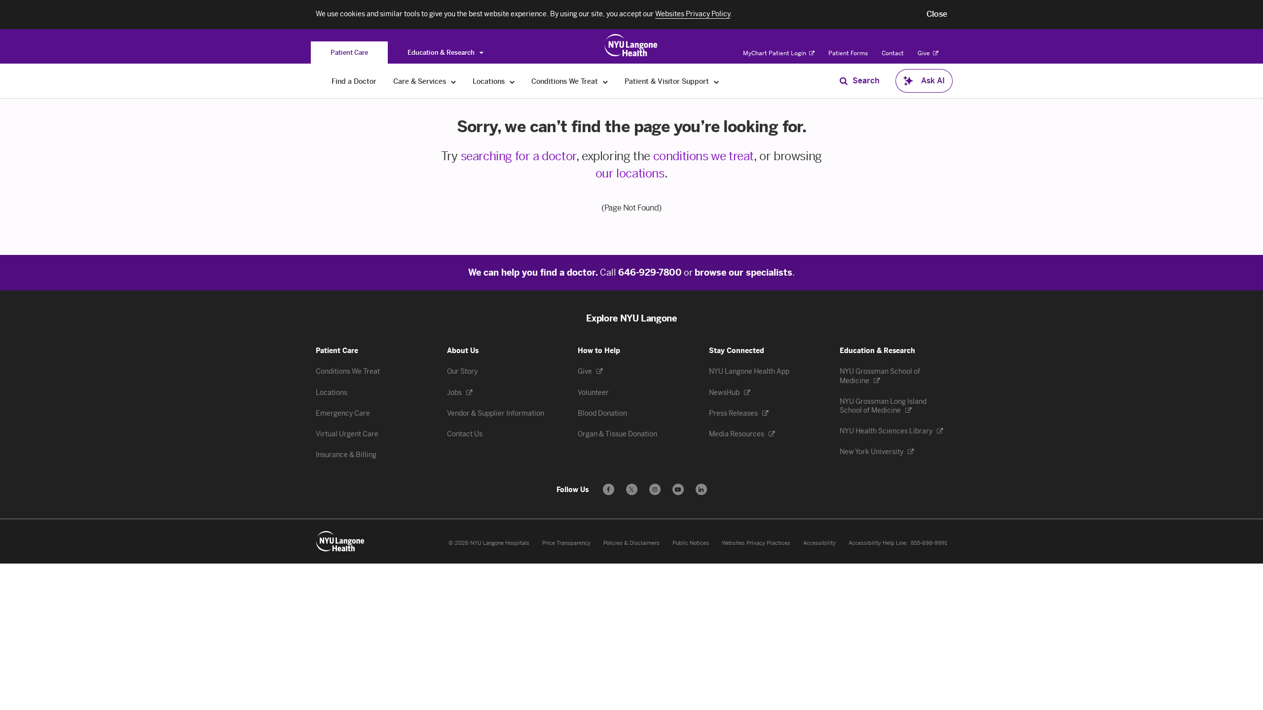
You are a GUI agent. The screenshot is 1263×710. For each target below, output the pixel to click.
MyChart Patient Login (775, 53)
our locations (630, 173)
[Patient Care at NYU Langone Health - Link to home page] (631, 45)
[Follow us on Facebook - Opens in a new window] (608, 489)
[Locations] (512, 81)
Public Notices (690, 543)
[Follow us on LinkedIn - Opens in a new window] (701, 489)
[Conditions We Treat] (605, 81)
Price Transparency (566, 543)
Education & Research (442, 52)
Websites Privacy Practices (756, 543)
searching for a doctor (518, 156)
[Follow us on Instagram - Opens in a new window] (655, 489)
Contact (893, 53)
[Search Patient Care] (844, 81)
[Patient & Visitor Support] (716, 81)
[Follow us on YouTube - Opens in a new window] (678, 489)
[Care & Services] (453, 81)
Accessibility (819, 543)
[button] (937, 14)
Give (924, 53)
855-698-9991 (929, 543)
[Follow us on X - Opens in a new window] (631, 489)
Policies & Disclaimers (631, 543)
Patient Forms (848, 53)
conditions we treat (703, 156)
